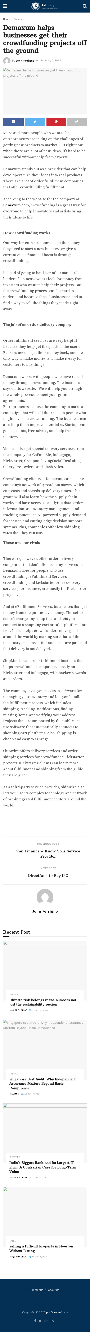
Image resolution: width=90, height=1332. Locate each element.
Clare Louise (19, 1010)
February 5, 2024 (51, 60)
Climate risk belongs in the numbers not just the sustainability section (42, 1002)
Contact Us (36, 1289)
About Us (53, 1289)
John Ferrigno (25, 60)
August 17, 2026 (31, 1094)
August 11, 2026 (38, 1177)
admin (15, 1094)
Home (6, 19)
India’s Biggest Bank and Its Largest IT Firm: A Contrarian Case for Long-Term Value (42, 1167)
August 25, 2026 (39, 1010)
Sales (12, 1241)
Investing (14, 1157)
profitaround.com (57, 1312)
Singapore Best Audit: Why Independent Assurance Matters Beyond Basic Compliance (42, 1083)
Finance (18, 19)
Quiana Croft (19, 1257)
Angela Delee (19, 1177)
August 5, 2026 (39, 1257)
